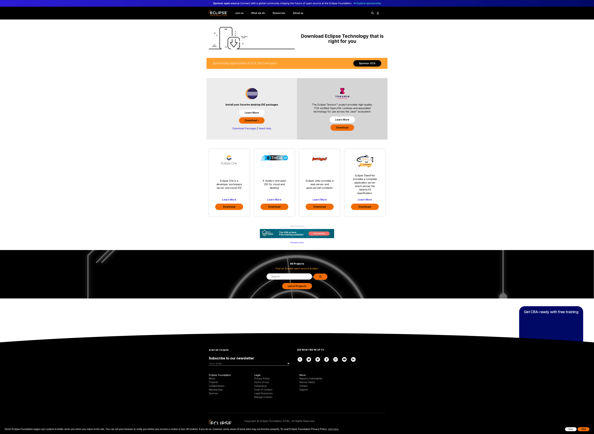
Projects (213, 382)
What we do (258, 13)
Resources (279, 13)
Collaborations (216, 385)
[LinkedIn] (353, 359)
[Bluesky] (309, 359)
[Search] (372, 13)
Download (251, 120)
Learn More (252, 112)
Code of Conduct (263, 389)
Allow (583, 429)
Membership (216, 389)
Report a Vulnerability (310, 378)
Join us (239, 13)
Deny (570, 429)
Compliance (260, 385)
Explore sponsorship (368, 3)
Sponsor (213, 393)
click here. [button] (333, 429)
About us (298, 13)
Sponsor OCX (367, 63)
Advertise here (297, 242)
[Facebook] (327, 359)
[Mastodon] (318, 359)
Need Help (265, 128)
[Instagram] (335, 359)
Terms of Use (261, 382)
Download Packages (244, 128)
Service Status (307, 382)
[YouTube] (344, 359)
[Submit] (288, 363)
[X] (300, 359)
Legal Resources (263, 393)
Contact (303, 385)
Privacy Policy (262, 378)
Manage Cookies (263, 397)
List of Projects (297, 286)
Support (303, 389)
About (212, 378)
